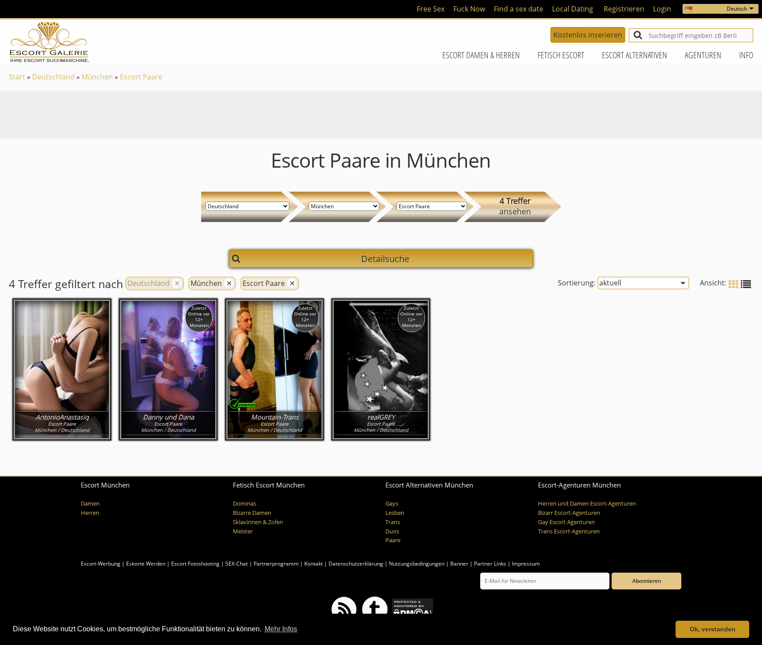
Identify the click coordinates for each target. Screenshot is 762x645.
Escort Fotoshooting (195, 563)
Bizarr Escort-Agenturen (569, 513)
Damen (90, 503)
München (97, 77)
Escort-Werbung (100, 563)
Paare (392, 540)
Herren (90, 513)
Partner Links (490, 563)
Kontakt (314, 563)
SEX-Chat (236, 563)
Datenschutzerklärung (356, 563)
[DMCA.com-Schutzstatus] (411, 608)
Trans (392, 522)
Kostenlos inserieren (587, 35)
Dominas (244, 503)
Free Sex (430, 9)
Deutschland (53, 77)
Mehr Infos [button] (281, 629)
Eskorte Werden (145, 563)
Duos (392, 531)
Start (17, 77)
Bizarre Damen (252, 513)
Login (662, 9)
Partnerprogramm (276, 563)
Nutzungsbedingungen (416, 563)
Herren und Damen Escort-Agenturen (587, 503)
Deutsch (737, 8)
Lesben (394, 513)
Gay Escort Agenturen (566, 522)
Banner (459, 563)
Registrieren (624, 9)
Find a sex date (518, 9)
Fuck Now (469, 9)
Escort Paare (141, 77)
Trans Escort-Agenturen (569, 531)
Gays (391, 503)
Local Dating (572, 9)
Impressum (526, 563)
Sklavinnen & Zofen (258, 522)
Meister (243, 531)
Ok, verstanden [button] (713, 629)
